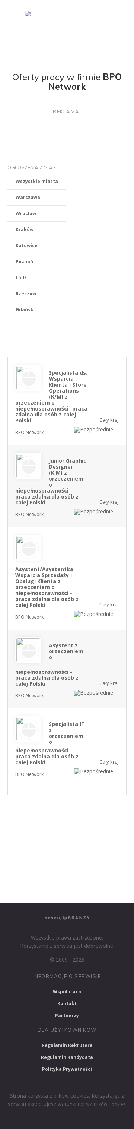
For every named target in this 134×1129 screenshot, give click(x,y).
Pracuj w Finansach (94, 847)
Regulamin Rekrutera (67, 1045)
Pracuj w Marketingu (36, 887)
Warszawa (28, 197)
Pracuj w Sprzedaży (34, 847)
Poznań (24, 261)
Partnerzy (67, 1015)
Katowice (27, 245)
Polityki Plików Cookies (101, 1104)
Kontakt (67, 1003)
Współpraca (67, 991)
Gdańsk (25, 309)
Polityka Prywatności (67, 1069)
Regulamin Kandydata (67, 1057)
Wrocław (26, 213)
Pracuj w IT (104, 827)
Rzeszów (26, 293)
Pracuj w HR (26, 867)
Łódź (21, 277)
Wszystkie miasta (37, 181)
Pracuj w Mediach (77, 867)
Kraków (25, 229)
